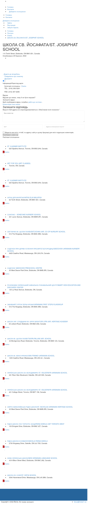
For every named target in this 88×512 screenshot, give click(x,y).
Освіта (9, 35)
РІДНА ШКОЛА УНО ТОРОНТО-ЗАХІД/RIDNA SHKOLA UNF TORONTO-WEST (35, 424)
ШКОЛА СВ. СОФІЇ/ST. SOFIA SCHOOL (21, 475)
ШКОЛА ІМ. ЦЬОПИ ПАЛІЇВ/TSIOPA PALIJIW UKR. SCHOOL (29, 338)
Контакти (10, 9)
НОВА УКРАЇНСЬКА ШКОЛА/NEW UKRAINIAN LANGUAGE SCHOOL (32, 458)
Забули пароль (12, 27)
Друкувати (8, 78)
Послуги (10, 33)
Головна (10, 7)
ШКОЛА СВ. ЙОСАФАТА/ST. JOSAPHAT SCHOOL (25, 38)
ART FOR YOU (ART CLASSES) (18, 163)
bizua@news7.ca (80, 502)
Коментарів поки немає (11, 104)
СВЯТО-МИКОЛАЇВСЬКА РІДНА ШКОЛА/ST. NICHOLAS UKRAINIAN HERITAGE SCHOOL (40, 407)
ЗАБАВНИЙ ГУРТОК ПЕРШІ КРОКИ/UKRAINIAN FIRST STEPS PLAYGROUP (35, 304)
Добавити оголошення (17, 11)
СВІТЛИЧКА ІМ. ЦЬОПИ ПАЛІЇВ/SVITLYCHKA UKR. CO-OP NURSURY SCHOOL (36, 231)
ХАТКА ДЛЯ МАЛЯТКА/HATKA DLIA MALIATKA (24, 197)
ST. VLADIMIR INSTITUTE (16, 146)
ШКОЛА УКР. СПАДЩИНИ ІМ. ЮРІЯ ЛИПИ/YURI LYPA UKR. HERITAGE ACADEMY (37, 321)
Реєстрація (11, 25)
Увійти (9, 23)
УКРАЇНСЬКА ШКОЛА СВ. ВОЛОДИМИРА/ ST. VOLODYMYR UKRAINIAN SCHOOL (37, 373)
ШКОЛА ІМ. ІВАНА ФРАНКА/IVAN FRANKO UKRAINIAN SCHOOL (31, 355)
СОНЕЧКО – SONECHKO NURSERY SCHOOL (24, 214)
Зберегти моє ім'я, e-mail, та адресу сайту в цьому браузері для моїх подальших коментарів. (39, 132)
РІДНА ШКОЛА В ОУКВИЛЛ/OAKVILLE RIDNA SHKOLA (27, 441)
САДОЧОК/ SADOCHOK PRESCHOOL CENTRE (24, 268)
